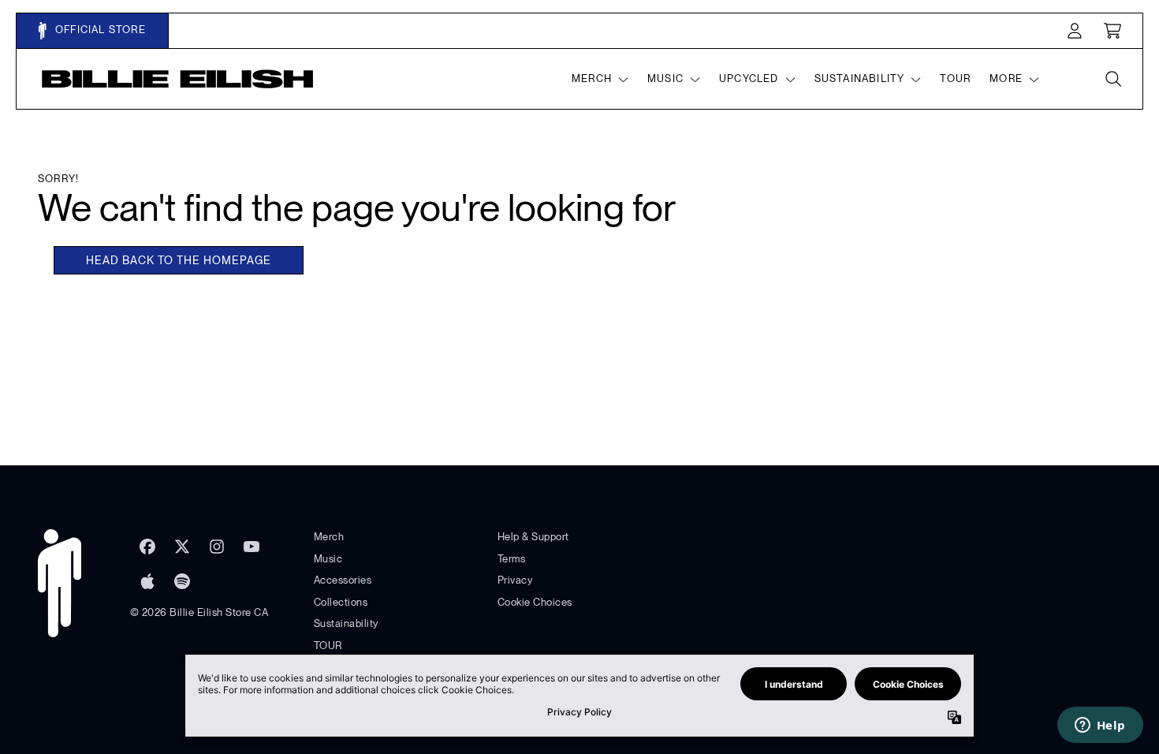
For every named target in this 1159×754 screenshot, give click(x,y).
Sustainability (346, 623)
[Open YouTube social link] (251, 546)
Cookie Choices (535, 602)
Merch (329, 537)
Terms (512, 559)
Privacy (515, 580)
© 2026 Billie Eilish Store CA (199, 612)
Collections (341, 602)
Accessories (343, 580)
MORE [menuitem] (1006, 78)
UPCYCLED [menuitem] (749, 78)
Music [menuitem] (665, 78)
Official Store (99, 29)
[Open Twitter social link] (182, 546)
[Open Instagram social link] (216, 546)
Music (328, 559)
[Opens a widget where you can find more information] (1100, 726)
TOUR (328, 645)
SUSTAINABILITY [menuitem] (859, 78)
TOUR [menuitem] (955, 78)
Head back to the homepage (178, 260)
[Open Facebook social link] (147, 546)
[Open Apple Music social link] (147, 581)
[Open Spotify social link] (182, 581)
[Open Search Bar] (1112, 79)
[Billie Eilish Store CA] (178, 78)
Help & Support (533, 537)
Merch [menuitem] (592, 78)
